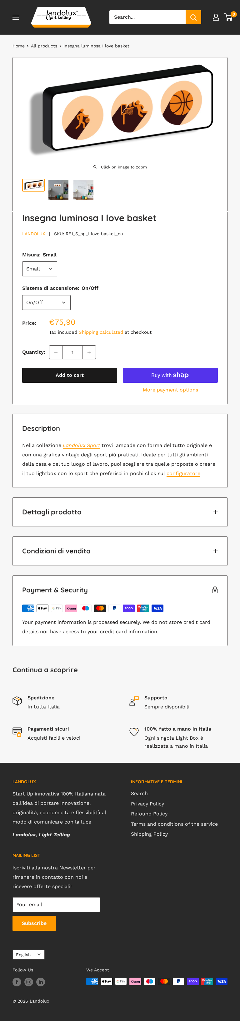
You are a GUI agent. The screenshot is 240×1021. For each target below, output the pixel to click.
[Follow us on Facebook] (16, 982)
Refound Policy (149, 814)
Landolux (33, 233)
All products (44, 45)
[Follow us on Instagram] (28, 982)
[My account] (216, 17)
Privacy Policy (147, 804)
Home (18, 45)
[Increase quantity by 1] (89, 352)
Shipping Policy (149, 834)
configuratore (183, 473)
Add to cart (70, 375)
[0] (228, 17)
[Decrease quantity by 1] (55, 352)
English (23, 954)
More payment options (170, 390)
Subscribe (34, 923)
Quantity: (33, 352)
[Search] (193, 17)
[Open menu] (15, 17)
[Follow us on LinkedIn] (40, 982)
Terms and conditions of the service (174, 824)
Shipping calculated (101, 332)
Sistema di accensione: (60, 288)
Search (139, 793)
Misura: (39, 255)
